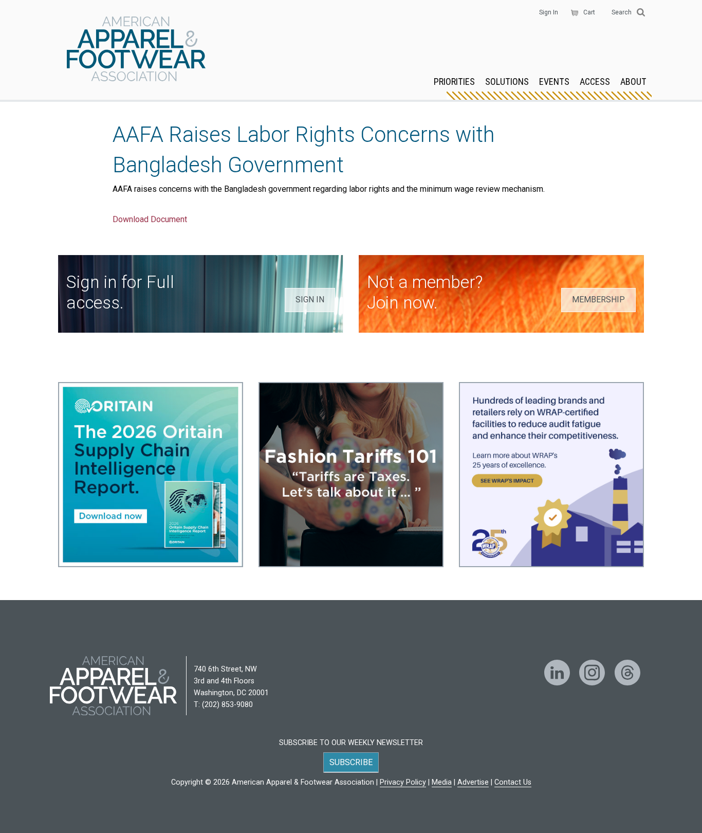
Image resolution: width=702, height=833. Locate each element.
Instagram (592, 672)
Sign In (548, 12)
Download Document (150, 219)
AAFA (136, 49)
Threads (627, 672)
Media (442, 782)
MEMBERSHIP (598, 299)
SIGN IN (309, 299)
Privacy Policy (403, 782)
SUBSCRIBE (351, 762)
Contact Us (512, 782)
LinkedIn (557, 672)
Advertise (473, 782)
